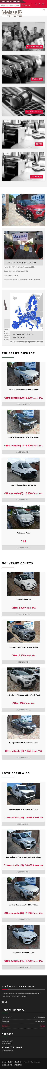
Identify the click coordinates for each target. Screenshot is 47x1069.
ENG (43, 4)
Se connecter (7, 1)
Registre (17, 1)
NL (36, 4)
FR (39, 4)
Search (27, 5)
